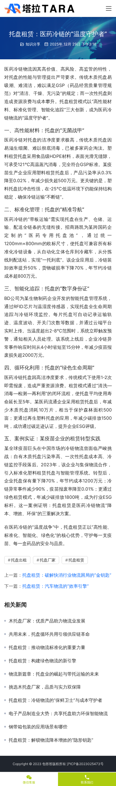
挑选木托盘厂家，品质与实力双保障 (45, 686)
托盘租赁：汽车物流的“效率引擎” (55, 586)
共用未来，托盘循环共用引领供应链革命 (49, 634)
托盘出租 (19, 560)
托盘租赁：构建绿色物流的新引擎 (42, 660)
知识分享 (33, 44)
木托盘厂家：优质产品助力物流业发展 (47, 620)
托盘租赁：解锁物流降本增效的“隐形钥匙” (51, 740)
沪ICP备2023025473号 (85, 764)
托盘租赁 (76, 560)
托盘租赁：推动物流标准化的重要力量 (47, 647)
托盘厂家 (47, 560)
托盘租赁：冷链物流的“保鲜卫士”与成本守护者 (55, 700)
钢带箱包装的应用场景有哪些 (38, 726)
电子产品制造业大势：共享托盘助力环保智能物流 (58, 713)
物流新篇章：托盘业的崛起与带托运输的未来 (54, 673)
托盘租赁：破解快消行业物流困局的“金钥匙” (66, 575)
